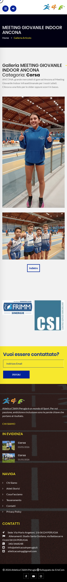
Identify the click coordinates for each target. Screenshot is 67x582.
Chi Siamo (11, 482)
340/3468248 (15, 543)
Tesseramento (13, 500)
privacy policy (13, 511)
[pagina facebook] (26, 576)
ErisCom (59, 569)
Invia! (16, 374)
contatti (11, 505)
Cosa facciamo (14, 494)
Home (5, 37)
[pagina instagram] (41, 576)
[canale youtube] (33, 576)
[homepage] (13, 400)
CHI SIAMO (8, 423)
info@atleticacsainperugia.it (23, 547)
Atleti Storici (13, 488)
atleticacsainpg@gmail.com (22, 551)
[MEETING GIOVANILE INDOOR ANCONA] (33, 152)
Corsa (22, 443)
